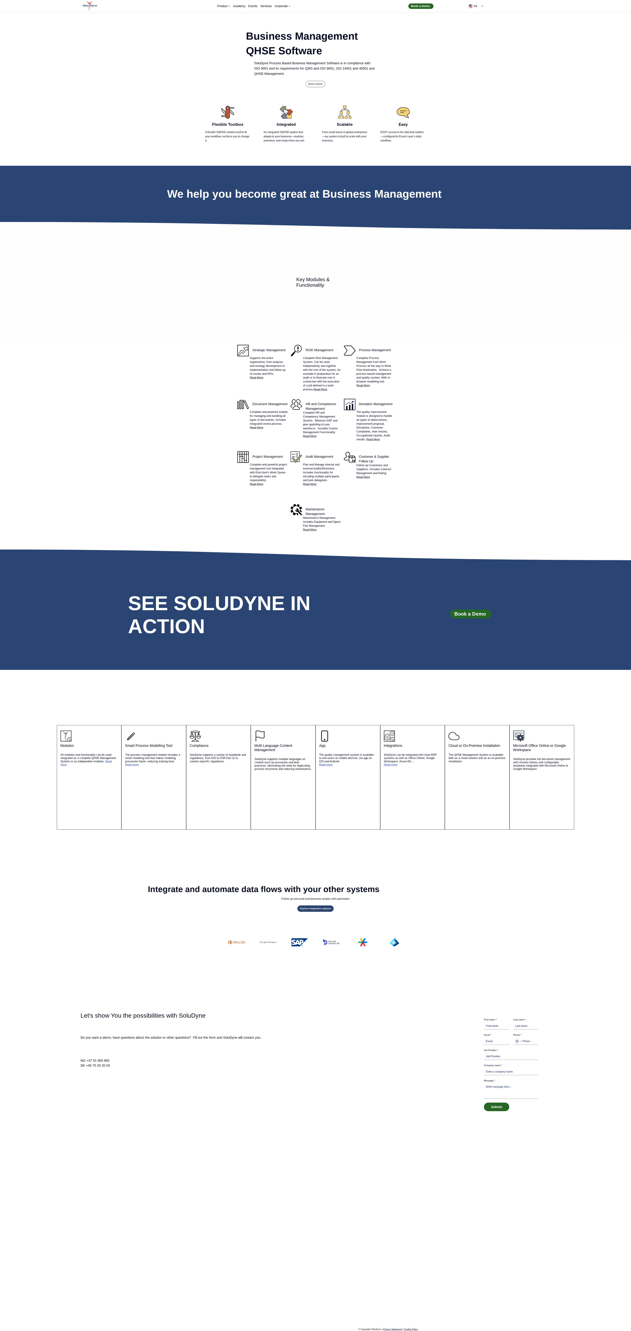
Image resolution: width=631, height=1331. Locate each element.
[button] (315, 84)
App (322, 746)
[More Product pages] (229, 6)
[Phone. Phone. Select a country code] (518, 1041)
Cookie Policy (411, 1329)
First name (490, 1019)
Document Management (270, 404)
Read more (132, 764)
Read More (256, 377)
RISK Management (319, 350)
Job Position (491, 1050)
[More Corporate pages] (289, 6)
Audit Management (319, 456)
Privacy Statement (392, 1329)
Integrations (393, 746)
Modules (67, 746)
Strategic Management (269, 350)
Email (487, 1035)
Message (489, 1080)
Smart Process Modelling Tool (148, 746)
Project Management (267, 456)
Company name (493, 1065)
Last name (519, 1019)
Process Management (375, 350)
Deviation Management (376, 404)
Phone (517, 1035)
